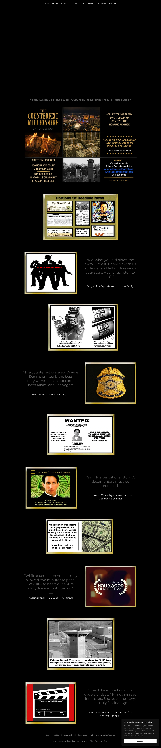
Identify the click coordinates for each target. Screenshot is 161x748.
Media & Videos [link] (59, 4)
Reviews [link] (102, 4)
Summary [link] (74, 4)
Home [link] (46, 4)
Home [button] (53, 741)
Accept (140, 741)
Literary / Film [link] (88, 4)
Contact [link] (113, 4)
